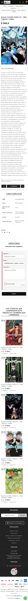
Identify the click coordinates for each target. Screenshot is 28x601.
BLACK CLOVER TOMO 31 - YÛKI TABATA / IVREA (12, 497)
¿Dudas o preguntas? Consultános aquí (13, 189)
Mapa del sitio (14, 531)
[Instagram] (15, 523)
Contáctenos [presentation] (14, 243)
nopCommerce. (17, 596)
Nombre (5, 253)
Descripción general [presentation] (14, 246)
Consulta (6, 267)
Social (3, 230)
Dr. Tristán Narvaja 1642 (14, 566)
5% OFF (4, 28)
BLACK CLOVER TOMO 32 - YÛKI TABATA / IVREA (12, 422)
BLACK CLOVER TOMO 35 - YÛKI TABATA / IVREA (12, 348)
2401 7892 (14, 551)
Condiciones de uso (14, 540)
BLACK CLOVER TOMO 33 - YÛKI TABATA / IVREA (12, 459)
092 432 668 (14, 553)
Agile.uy (17, 598)
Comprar (5, 353)
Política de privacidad (14, 538)
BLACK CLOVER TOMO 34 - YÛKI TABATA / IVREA (12, 385)
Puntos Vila (14, 533)
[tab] (14, 243)
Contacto (14, 543)
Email (5, 260)
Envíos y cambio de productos (14, 535)
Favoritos (22, 186)
